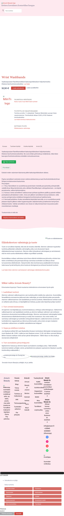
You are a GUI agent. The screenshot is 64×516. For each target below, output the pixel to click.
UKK (16, 399)
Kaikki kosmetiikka (38, 383)
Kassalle (18, 513)
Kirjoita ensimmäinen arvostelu (13, 217)
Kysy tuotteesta (10, 162)
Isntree (27, 400)
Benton (27, 393)
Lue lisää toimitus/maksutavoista (24, 119)
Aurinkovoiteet (39, 387)
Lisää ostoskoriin (18, 88)
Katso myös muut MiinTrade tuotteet (25, 101)
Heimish (27, 397)
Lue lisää (27, 84)
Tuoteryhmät (38, 378)
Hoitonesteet (38, 492)
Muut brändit (27, 409)
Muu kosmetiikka (38, 402)
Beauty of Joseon (26, 387)
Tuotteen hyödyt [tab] (15, 146)
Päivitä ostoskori (7, 513)
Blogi (16, 384)
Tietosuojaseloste (20, 403)
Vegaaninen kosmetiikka (38, 392)
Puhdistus (38, 488)
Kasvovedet (9, 492)
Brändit (27, 378)
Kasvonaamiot (10, 500)
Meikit (37, 397)
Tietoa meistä (16, 389)
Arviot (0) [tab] (39, 146)
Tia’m (27, 404)
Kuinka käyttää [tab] (28, 146)
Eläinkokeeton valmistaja (22, 128)
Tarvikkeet (6, 167)
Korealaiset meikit (40, 500)
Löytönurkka (38, 410)
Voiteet (37, 496)
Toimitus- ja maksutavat (18, 395)
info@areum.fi (49, 426)
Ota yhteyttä (17, 414)
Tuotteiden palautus (17, 408)
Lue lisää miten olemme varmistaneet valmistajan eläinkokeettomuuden (26, 270)
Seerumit (8, 496)
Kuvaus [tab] (4, 146)
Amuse (27, 382)
